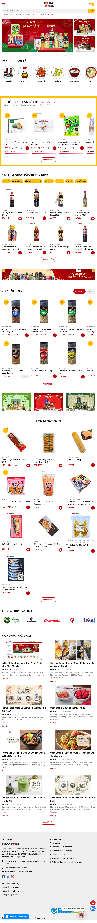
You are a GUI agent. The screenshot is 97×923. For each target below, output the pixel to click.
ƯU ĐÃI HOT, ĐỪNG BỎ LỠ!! (21, 102)
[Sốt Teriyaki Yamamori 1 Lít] (36, 198)
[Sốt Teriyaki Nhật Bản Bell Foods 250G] (60, 198)
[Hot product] (48, 274)
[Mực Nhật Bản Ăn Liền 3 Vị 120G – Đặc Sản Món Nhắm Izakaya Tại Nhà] (80, 483)
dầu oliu (19, 14)
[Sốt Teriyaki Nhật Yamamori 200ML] (12, 198)
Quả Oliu (58, 81)
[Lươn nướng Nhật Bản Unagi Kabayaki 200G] (16, 441)
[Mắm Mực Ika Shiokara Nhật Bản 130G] (16, 483)
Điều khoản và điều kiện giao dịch (63, 858)
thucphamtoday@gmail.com (21, 871)
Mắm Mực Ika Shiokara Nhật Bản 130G (16, 502)
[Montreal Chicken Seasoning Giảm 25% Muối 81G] (71, 311)
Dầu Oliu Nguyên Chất (33, 181)
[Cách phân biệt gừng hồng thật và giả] (72, 695)
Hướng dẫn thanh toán (10, 891)
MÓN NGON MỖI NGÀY (16, 635)
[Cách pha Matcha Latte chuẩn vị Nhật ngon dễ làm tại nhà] (24, 785)
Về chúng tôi (55, 843)
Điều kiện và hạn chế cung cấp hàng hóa (66, 862)
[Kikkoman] (32, 620)
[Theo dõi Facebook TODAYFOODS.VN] (3, 876)
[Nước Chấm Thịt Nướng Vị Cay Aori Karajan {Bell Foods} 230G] (36, 232)
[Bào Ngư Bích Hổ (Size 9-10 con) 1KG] (17, 125)
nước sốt (34, 14)
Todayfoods (40, 918)
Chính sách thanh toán (59, 854)
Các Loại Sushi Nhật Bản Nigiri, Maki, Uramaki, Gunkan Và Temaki (72, 664)
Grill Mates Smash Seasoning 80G (42, 371)
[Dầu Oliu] (80, 402)
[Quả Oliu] (57, 72)
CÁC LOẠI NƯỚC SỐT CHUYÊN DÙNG (25, 175)
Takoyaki (41, 81)
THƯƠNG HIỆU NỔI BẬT (17, 611)
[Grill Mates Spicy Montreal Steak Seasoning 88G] (15, 311)
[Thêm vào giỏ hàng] (27, 148)
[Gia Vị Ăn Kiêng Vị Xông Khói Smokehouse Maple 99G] (15, 353)
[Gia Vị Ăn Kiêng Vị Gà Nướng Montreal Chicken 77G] (43, 311)
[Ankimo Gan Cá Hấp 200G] (80, 441)
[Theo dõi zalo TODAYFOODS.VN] (8, 876)
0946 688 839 (21, 868)
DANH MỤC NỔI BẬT (15, 60)
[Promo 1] (84, 27)
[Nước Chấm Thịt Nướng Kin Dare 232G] (60, 232)
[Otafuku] (72, 620)
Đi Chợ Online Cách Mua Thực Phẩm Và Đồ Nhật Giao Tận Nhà (22, 664)
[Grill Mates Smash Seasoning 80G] (43, 353)
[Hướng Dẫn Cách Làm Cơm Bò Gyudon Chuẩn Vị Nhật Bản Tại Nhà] (24, 740)
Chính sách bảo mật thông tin (61, 847)
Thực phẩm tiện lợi (48, 420)
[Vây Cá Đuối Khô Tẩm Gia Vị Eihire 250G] (80, 525)
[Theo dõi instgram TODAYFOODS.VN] (12, 876)
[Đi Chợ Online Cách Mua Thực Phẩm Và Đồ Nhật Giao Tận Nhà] (24, 650)
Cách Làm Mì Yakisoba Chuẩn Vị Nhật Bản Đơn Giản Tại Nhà (72, 754)
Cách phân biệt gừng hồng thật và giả (67, 708)
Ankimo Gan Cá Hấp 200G (76, 460)
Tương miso (74, 81)
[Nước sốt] (8, 72)
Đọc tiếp (5, 679)
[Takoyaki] (41, 72)
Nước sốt (8, 81)
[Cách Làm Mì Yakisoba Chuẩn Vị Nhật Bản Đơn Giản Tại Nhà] (72, 740)
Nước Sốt (6, 181)
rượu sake (5, 14)
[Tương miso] (74, 72)
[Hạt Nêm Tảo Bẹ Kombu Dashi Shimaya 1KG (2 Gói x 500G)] (71, 125)
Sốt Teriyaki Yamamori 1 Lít (36, 213)
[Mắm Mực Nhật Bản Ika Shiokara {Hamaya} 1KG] (48, 483)
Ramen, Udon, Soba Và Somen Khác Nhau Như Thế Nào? (24, 709)
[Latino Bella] (12, 620)
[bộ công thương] (61, 910)
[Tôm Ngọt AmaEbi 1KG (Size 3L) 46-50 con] (44, 125)
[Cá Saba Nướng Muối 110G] (16, 525)
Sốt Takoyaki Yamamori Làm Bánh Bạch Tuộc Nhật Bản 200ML (84, 249)
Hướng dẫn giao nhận (10, 895)
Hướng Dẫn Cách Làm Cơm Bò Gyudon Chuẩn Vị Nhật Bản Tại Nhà (23, 754)
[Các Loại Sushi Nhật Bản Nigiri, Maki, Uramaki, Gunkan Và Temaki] (72, 650)
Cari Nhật (59, 181)
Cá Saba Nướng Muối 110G (12, 544)
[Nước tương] (24, 72)
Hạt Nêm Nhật (81, 181)
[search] (91, 11)
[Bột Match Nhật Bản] (16, 402)
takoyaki (50, 14)
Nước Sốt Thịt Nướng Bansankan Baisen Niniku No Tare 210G (11, 249)
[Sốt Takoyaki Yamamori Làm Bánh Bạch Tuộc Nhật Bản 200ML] (85, 232)
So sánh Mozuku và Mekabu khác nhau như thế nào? (72, 799)
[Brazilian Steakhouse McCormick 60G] (71, 353)
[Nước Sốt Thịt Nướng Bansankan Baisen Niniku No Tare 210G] (12, 232)
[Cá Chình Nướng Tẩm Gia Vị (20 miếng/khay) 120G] (48, 441)
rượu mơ (12, 14)
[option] (37, 35)
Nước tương (24, 81)
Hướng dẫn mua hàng (10, 887)
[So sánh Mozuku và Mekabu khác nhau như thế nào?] (72, 785)
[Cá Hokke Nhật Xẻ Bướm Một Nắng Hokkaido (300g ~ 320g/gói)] (48, 525)
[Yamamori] (52, 620)
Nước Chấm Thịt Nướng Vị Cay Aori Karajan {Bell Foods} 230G (35, 249)
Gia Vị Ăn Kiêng (12, 290)
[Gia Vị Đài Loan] (48, 402)
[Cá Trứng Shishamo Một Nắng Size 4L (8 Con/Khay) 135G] (16, 568)
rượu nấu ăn (42, 14)
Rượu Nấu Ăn (17, 181)
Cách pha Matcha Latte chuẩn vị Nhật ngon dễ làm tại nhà (23, 799)
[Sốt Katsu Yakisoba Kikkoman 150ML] (85, 198)
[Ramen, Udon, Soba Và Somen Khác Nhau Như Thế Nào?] (24, 695)
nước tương (26, 14)
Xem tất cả (47, 160)
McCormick (49, 181)
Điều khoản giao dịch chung (61, 851)
